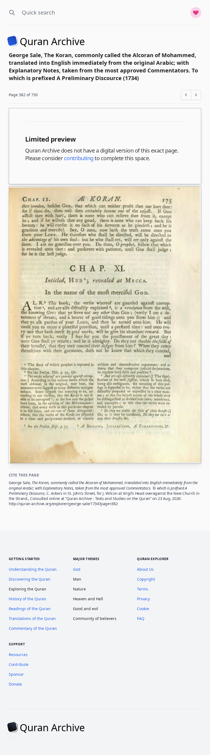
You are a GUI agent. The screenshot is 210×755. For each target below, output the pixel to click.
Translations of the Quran (32, 618)
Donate (15, 684)
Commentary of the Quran (33, 628)
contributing (79, 158)
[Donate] (195, 12)
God (76, 569)
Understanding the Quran (33, 569)
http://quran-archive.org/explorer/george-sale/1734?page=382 (63, 503)
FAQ (140, 618)
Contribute (18, 664)
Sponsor (16, 674)
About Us (145, 569)
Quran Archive (52, 41)
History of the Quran (27, 598)
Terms (142, 589)
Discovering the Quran (29, 579)
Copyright (146, 579)
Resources (18, 654)
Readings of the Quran (30, 608)
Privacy (143, 598)
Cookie (143, 608)
